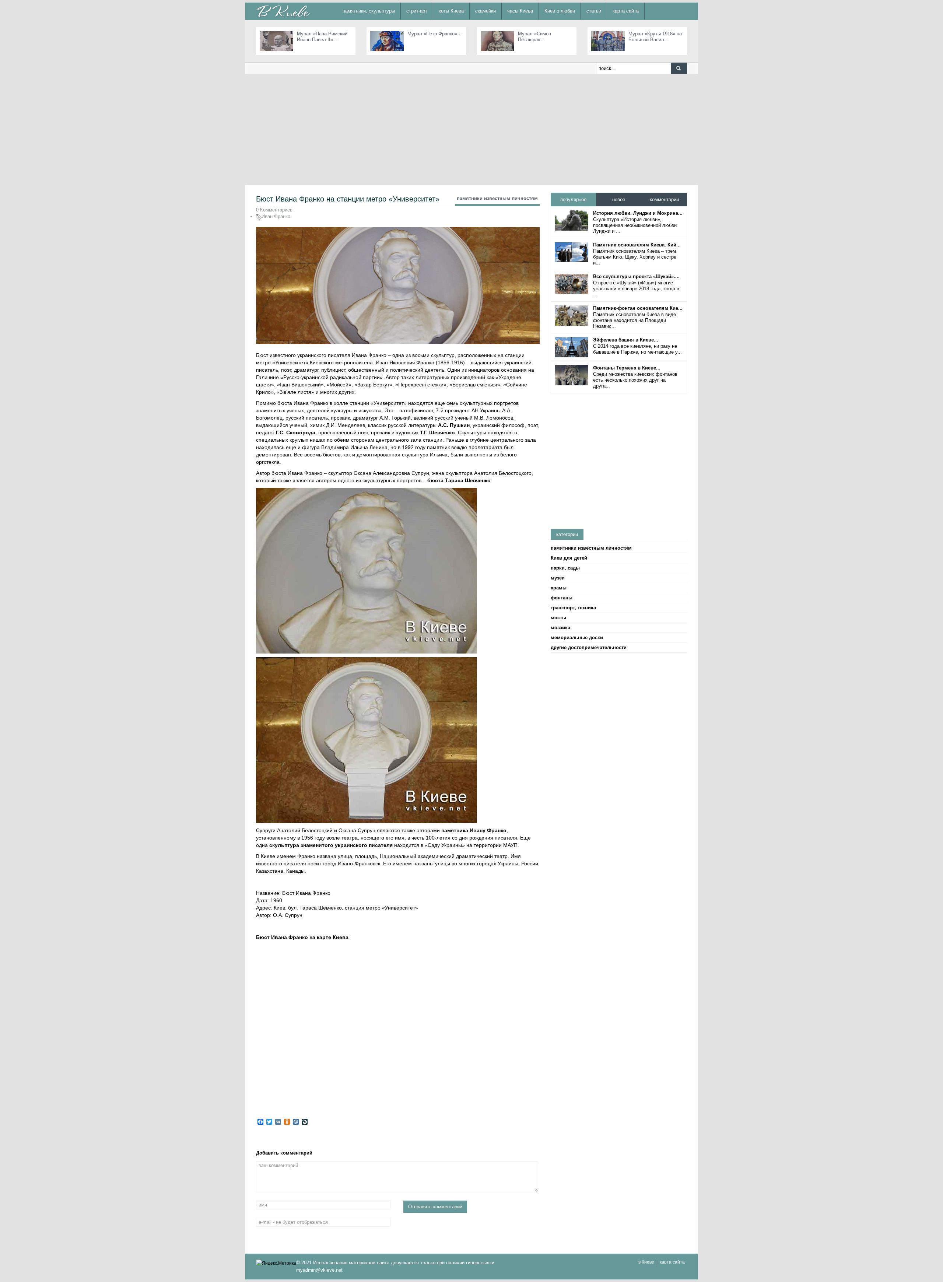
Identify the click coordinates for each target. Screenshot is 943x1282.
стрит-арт (416, 11)
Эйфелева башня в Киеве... (625, 340)
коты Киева (451, 11)
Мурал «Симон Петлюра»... (534, 36)
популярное (573, 199)
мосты (558, 617)
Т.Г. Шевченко (437, 432)
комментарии (664, 199)
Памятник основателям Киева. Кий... (637, 245)
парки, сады (565, 568)
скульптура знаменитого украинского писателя (331, 845)
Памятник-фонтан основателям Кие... (638, 308)
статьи (593, 11)
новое (618, 199)
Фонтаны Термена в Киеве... (626, 368)
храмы (559, 588)
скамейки (485, 11)
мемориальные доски (577, 637)
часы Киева (520, 11)
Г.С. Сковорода (295, 432)
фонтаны (561, 597)
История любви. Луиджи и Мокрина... (638, 213)
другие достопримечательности (589, 647)
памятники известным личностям (497, 198)
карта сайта (626, 11)
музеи (558, 578)
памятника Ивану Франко (473, 830)
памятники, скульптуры (369, 11)
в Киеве (646, 1262)
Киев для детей (569, 558)
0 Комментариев (274, 210)
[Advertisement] (471, 129)
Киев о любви (559, 11)
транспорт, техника (573, 607)
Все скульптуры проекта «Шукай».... (636, 276)
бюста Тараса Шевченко (459, 480)
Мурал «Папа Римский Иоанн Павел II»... (322, 36)
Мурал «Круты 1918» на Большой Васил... (655, 36)
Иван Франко (276, 216)
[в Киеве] (283, 11)
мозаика (560, 627)
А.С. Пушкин (454, 425)
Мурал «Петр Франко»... (434, 33)
